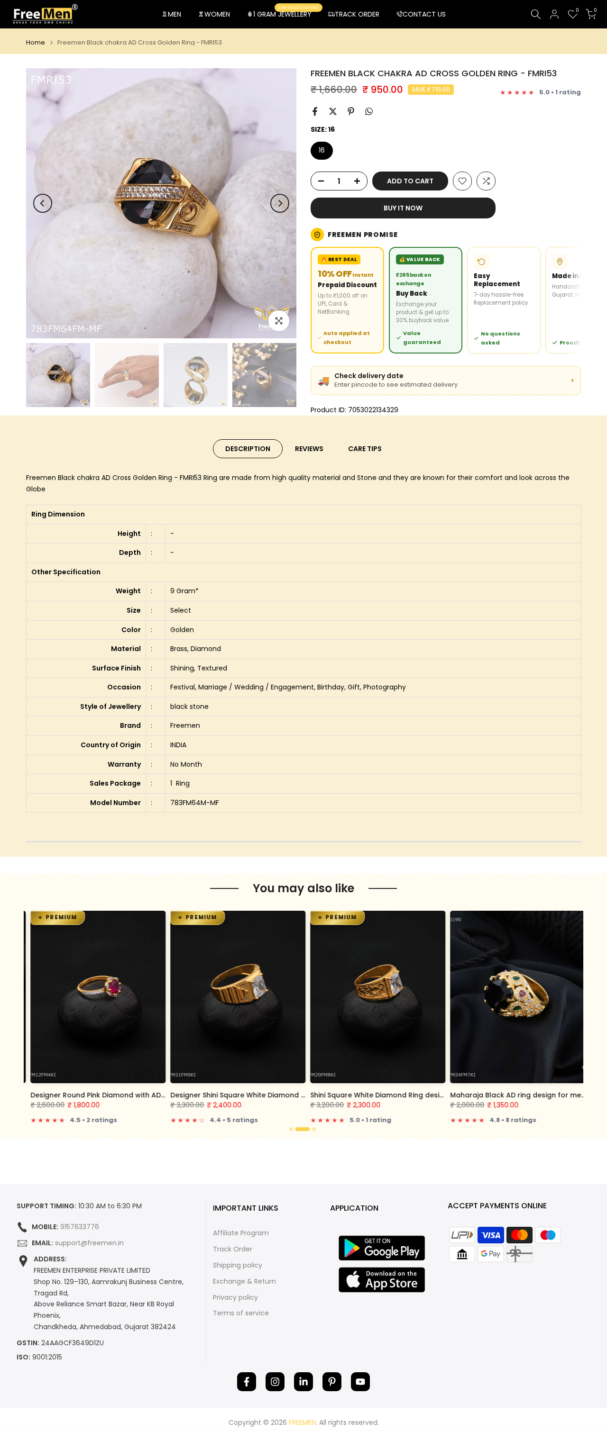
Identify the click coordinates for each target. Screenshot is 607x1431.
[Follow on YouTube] (360, 1381)
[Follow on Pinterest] (331, 1381)
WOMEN (217, 14)
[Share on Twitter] (333, 111)
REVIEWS (309, 448)
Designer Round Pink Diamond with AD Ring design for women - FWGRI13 (150, 1095)
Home (35, 42)
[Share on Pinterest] (351, 111)
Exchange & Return (244, 1281)
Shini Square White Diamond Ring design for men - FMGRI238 (410, 1095)
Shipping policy (237, 1265)
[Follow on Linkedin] (303, 1381)
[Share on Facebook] (315, 111)
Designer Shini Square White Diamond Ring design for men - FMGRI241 (285, 1095)
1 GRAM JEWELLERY (286, 14)
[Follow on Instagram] (275, 1381)
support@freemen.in (89, 1243)
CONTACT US (424, 14)
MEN (174, 14)
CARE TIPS (365, 448)
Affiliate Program (241, 1233)
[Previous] (42, 203)
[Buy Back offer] (425, 300)
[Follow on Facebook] (246, 1381)
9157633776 (79, 1227)
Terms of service (241, 1313)
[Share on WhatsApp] (369, 111)
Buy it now (403, 208)
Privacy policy (235, 1297)
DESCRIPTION (247, 448)
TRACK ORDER (357, 14)
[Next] (279, 203)
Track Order (232, 1249)
